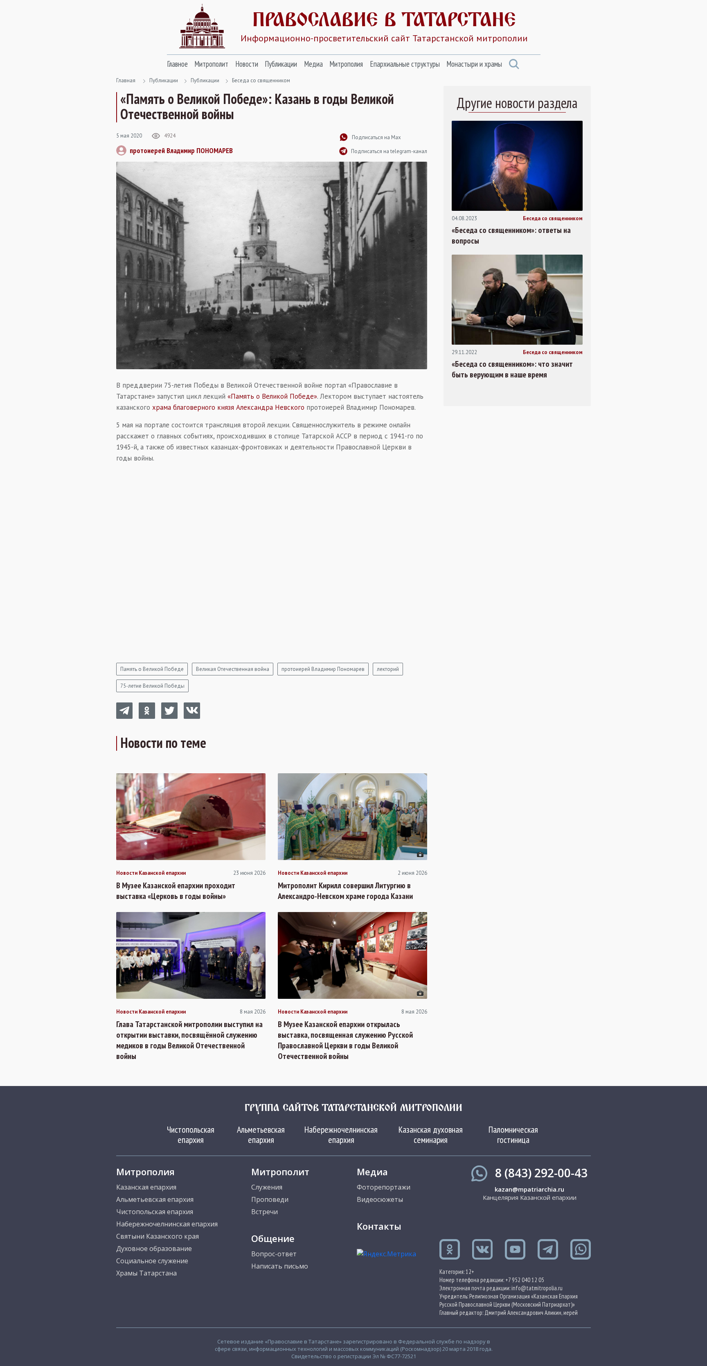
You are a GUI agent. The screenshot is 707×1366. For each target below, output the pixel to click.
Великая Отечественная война (232, 669)
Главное (177, 64)
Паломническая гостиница (513, 1134)
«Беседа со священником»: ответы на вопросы (511, 235)
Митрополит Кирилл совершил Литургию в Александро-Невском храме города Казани (345, 890)
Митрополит (211, 64)
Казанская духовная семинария (431, 1134)
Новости (246, 64)
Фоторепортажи (383, 1187)
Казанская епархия (146, 1187)
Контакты (379, 1226)
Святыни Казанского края (157, 1236)
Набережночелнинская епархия (341, 1134)
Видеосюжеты (380, 1199)
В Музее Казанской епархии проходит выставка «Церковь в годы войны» (175, 890)
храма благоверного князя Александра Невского (228, 407)
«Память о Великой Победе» (272, 396)
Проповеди (269, 1199)
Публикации (281, 64)
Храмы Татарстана (146, 1273)
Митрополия (346, 64)
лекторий (388, 669)
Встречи (264, 1212)
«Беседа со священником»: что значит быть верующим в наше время (512, 369)
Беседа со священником (261, 80)
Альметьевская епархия (261, 1134)
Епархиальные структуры (405, 64)
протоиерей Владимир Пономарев (323, 669)
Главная (125, 80)
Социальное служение (152, 1261)
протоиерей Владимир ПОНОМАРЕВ (181, 150)
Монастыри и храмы (474, 64)
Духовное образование (154, 1248)
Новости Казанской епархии (151, 873)
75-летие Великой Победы (152, 685)
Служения (266, 1187)
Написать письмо (279, 1266)
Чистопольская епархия (190, 1134)
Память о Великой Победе (152, 669)
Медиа (313, 64)
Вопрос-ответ (274, 1254)
